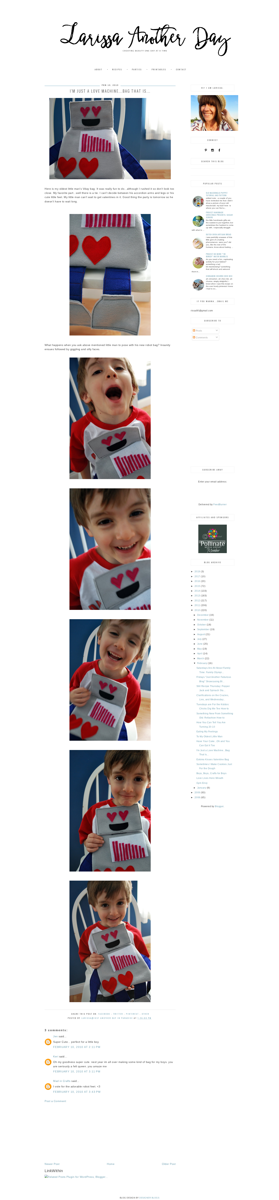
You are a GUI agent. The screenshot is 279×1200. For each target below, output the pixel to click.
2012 (198, 600)
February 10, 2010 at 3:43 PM (77, 1091)
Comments (201, 337)
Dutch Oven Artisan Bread (218, 234)
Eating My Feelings (207, 731)
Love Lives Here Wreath (209, 778)
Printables (159, 69)
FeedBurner (220, 504)
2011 (198, 605)
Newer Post (52, 1163)
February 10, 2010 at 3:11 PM (76, 1071)
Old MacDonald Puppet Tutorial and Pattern (217, 194)
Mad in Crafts (62, 1080)
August (201, 634)
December (203, 615)
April (200, 653)
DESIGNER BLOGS (149, 1198)
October (202, 624)
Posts (198, 330)
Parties (137, 69)
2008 (198, 797)
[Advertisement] (110, 1132)
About (98, 69)
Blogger (219, 806)
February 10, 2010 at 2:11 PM (76, 1046)
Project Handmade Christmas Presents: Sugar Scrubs (219, 215)
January (202, 787)
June (200, 644)
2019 (198, 571)
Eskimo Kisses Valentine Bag (212, 759)
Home (110, 1163)
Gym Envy (202, 783)
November (203, 619)
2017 (198, 576)
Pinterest (132, 1013)
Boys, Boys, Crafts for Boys (211, 773)
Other (145, 1013)
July (200, 639)
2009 (198, 792)
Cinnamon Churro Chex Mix (219, 276)
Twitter (118, 1013)
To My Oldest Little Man (209, 736)
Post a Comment (55, 1101)
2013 (198, 595)
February (202, 663)
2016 (198, 581)
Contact (181, 69)
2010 (198, 610)
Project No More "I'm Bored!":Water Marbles (217, 255)
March (201, 658)
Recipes (117, 69)
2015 (198, 586)
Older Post (169, 1163)
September (203, 629)
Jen (55, 1036)
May (200, 648)
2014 (198, 591)
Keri (55, 1056)
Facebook (104, 1013)
